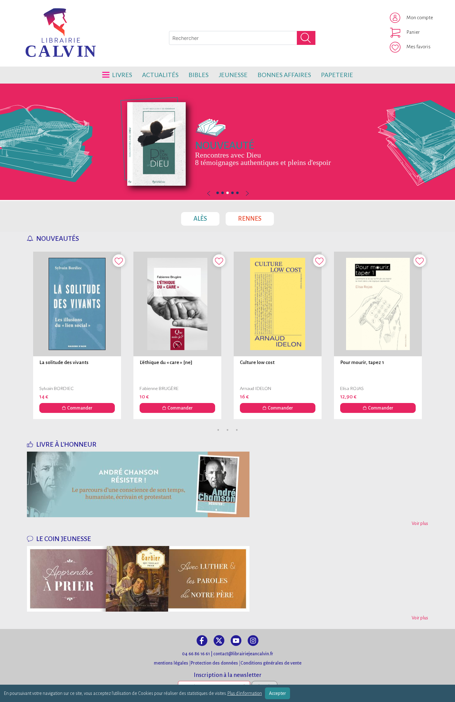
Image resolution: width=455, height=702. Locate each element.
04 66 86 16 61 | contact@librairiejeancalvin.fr (227, 653)
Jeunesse (233, 74)
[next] (246, 193)
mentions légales (171, 663)
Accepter (277, 693)
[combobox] (242, 38)
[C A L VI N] (35, 17)
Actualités (160, 74)
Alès (206, 217)
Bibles (198, 74)
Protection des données (214, 663)
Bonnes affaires (284, 74)
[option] (227, 142)
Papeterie (337, 74)
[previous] (227, 193)
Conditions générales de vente (270, 663)
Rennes (256, 217)
